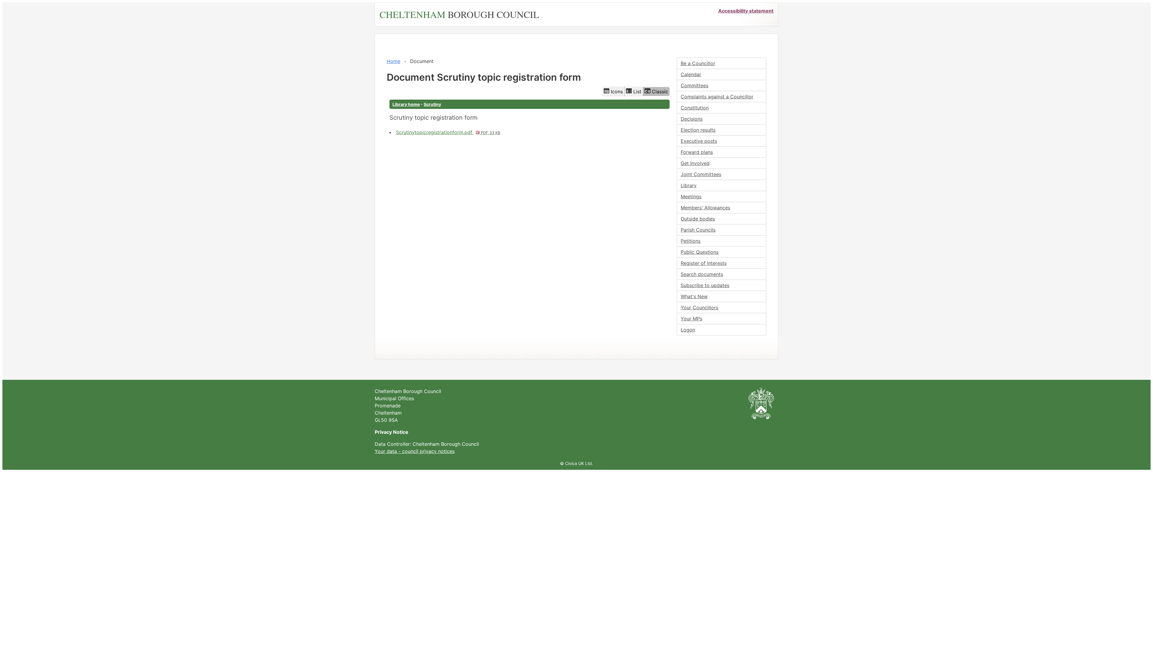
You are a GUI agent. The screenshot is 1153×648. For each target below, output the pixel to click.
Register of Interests (704, 263)
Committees (694, 85)
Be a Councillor (698, 63)
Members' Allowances (705, 208)
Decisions (692, 119)
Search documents (702, 274)
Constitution (695, 108)
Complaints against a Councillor (717, 97)
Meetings (691, 197)
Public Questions (700, 252)
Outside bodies (698, 219)
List (637, 91)
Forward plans (697, 152)
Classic (660, 91)
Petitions (691, 241)
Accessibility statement (745, 11)
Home (393, 61)
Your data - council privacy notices (415, 451)
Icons (617, 91)
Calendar (691, 74)
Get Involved (695, 163)
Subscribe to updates (705, 285)
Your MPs (691, 319)
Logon (688, 330)
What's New (694, 296)
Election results (698, 130)
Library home (406, 104)
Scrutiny (432, 104)
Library (689, 185)
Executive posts (699, 141)
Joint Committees (701, 174)
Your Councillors (699, 307)
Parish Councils (698, 230)
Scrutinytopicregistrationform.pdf (448, 132)
